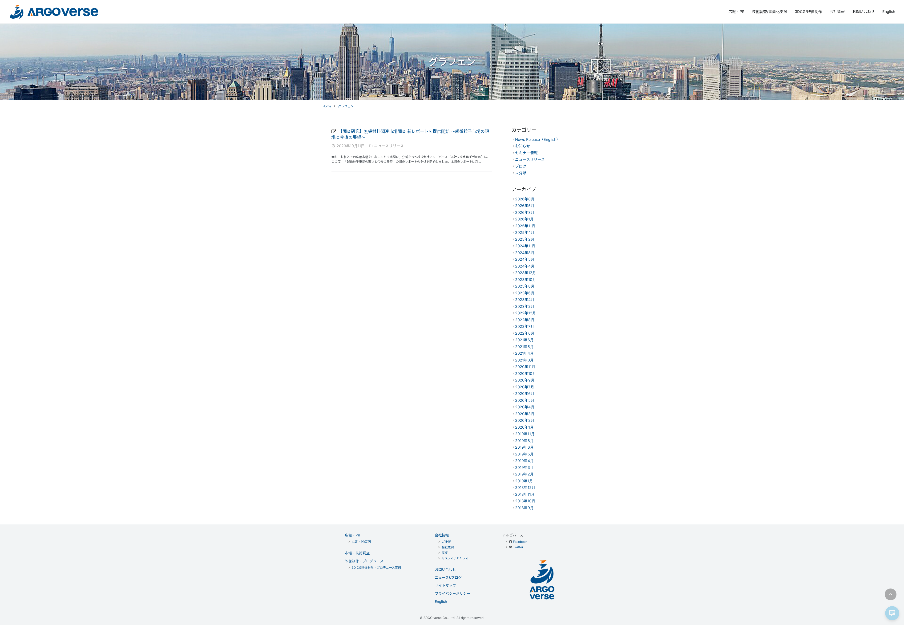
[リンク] (54, 11)
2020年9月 (524, 380)
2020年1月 (524, 427)
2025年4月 (524, 232)
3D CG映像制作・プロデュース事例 (376, 567)
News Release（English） (537, 139)
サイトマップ (445, 585)
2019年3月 (524, 467)
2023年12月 (525, 272)
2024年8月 (524, 252)
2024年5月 (524, 259)
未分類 (520, 172)
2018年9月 (524, 507)
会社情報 (442, 535)
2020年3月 (524, 413)
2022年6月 (524, 333)
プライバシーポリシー (452, 593)
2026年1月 (524, 219)
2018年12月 (525, 487)
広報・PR (352, 535)
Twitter (518, 547)
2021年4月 (524, 353)
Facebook (520, 542)
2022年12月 (525, 313)
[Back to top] (890, 594)
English (441, 601)
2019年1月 (524, 481)
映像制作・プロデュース (364, 561)
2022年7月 (524, 326)
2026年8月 (524, 199)
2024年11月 (525, 246)
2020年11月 (525, 366)
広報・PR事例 (361, 542)
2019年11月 (525, 433)
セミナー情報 (526, 152)
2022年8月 (524, 319)
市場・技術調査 (357, 553)
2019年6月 (524, 447)
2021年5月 (524, 346)
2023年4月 (524, 299)
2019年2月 (524, 474)
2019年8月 (524, 440)
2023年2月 (524, 306)
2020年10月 (525, 373)
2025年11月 (525, 225)
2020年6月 (524, 393)
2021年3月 (524, 360)
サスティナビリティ (455, 558)
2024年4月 (524, 266)
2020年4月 (524, 407)
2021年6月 (524, 339)
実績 (445, 553)
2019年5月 (524, 454)
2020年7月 (524, 387)
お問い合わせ (445, 569)
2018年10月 (525, 501)
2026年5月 (524, 205)
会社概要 (448, 547)
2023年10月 (525, 279)
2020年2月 (524, 420)
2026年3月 (524, 212)
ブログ (520, 166)
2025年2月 (524, 239)
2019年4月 (524, 460)
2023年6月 (524, 293)
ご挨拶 (446, 542)
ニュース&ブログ (448, 577)
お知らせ (522, 146)
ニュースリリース (389, 145)
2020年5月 (524, 400)
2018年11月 (525, 494)
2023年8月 (524, 286)
